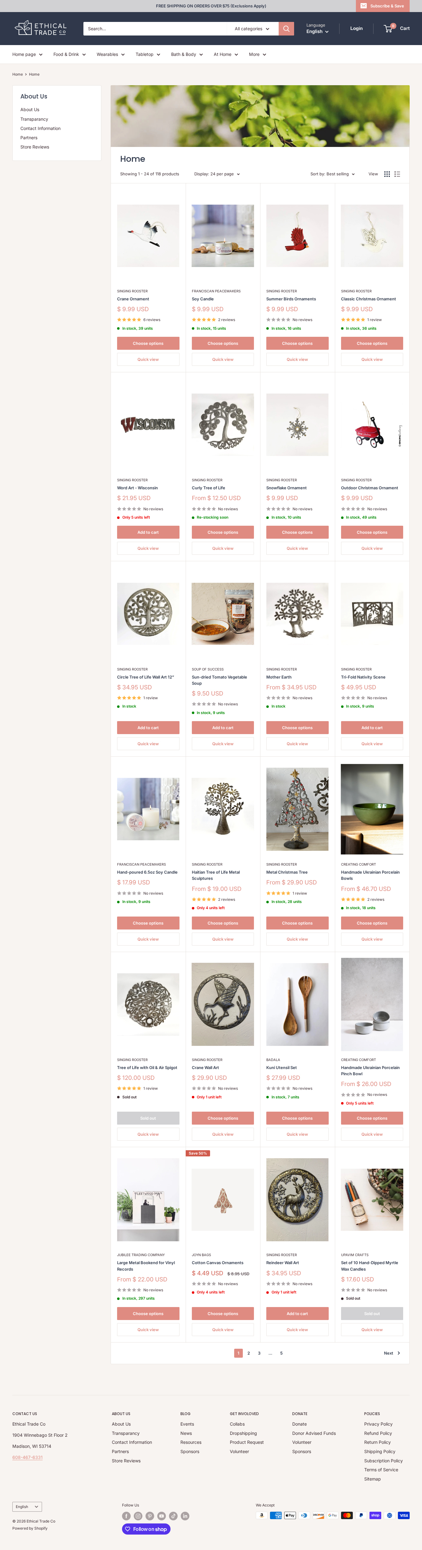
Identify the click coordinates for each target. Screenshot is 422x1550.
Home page (24, 54)
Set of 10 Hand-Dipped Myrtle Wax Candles (369, 1265)
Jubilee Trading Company (141, 1255)
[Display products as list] (397, 174)
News (186, 1433)
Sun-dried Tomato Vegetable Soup (219, 680)
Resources (190, 1442)
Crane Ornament (133, 298)
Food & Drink (66, 54)
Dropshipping (243, 1433)
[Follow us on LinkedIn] (185, 1516)
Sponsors (189, 1451)
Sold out (148, 1118)
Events (187, 1424)
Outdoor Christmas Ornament (369, 487)
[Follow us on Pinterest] (150, 1516)
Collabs (237, 1424)
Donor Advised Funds (314, 1433)
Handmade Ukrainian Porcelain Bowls (370, 875)
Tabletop (145, 54)
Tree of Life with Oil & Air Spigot (147, 1067)
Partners (28, 137)
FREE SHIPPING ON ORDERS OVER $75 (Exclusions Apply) (211, 5)
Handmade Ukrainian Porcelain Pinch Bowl (370, 1070)
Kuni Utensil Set (281, 1067)
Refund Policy (378, 1433)
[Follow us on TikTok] (173, 1516)
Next (388, 1353)
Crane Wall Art (205, 1067)
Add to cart (148, 532)
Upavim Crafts (355, 1255)
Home (17, 74)
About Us (29, 109)
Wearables (107, 54)
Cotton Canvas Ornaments (217, 1262)
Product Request (247, 1442)
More (254, 54)
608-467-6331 (27, 1457)
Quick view (148, 359)
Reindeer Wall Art (282, 1262)
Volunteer (239, 1451)
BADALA (273, 1060)
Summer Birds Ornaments (291, 298)
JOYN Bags (201, 1255)
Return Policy (377, 1442)
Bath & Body (183, 54)
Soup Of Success (208, 669)
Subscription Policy (383, 1460)
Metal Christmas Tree (287, 872)
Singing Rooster (132, 291)
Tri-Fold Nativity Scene (363, 677)
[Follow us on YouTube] (161, 1516)
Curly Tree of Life (208, 487)
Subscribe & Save (387, 5)
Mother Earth (279, 677)
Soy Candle (203, 298)
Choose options (148, 343)
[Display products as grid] (387, 174)
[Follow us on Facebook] (126, 1516)
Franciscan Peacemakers (216, 291)
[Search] (286, 29)
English (22, 1506)
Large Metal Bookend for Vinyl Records (146, 1265)
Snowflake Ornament (286, 487)
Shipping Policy (379, 1451)
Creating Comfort (358, 864)
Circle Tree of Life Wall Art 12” (145, 677)
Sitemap (372, 1478)
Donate (299, 1424)
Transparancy (34, 119)
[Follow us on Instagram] (138, 1516)
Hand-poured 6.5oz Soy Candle (147, 872)
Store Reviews (34, 146)
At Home (222, 54)
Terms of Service (381, 1469)
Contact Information (40, 128)
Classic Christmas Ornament (368, 298)
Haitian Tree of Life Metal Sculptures (216, 875)
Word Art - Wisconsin (137, 487)
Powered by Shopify (30, 1528)
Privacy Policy (378, 1424)
